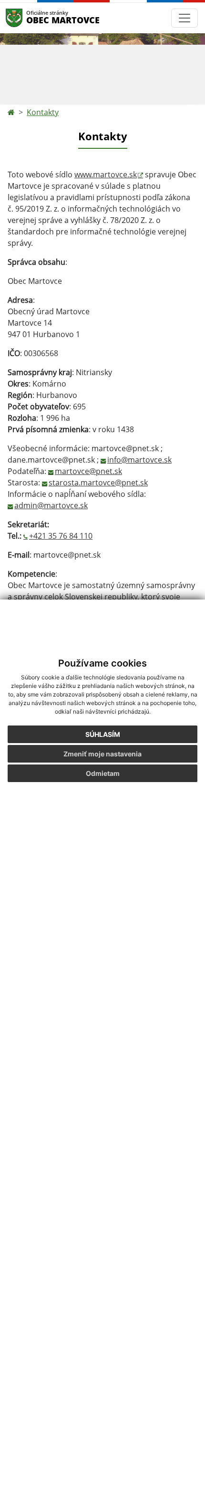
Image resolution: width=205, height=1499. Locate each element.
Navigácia (28, 17)
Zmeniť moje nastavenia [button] (102, 754)
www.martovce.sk (105, 174)
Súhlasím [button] (102, 734)
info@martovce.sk (139, 460)
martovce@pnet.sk (88, 471)
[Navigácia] (184, 18)
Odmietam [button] (103, 773)
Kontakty (43, 112)
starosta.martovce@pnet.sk (98, 482)
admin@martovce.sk (51, 505)
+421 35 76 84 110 (60, 536)
